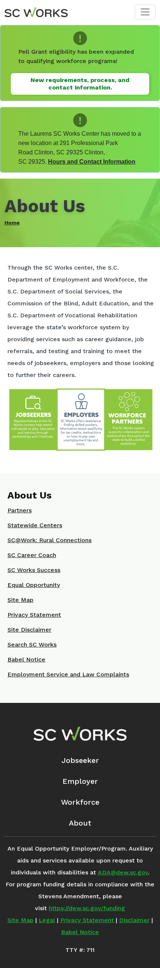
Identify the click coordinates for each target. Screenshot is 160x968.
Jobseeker (80, 760)
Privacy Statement (34, 614)
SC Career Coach (31, 555)
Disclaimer (134, 920)
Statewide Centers (34, 525)
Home (12, 223)
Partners (19, 510)
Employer (80, 781)
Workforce (80, 802)
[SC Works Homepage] (80, 734)
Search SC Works (32, 644)
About (80, 822)
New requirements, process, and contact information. (80, 83)
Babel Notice (26, 659)
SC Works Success (33, 569)
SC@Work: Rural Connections (49, 540)
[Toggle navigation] (145, 11)
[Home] (36, 12)
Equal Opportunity (33, 584)
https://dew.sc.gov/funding (87, 908)
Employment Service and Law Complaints (68, 674)
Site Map (20, 599)
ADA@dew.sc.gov (123, 872)
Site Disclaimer (29, 629)
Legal (47, 920)
